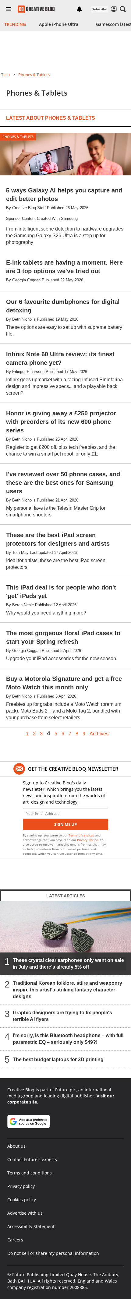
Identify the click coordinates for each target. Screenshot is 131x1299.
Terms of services (82, 835)
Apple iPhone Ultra (58, 24)
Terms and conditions (29, 1173)
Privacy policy (21, 1186)
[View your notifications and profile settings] (79, 9)
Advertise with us (25, 1213)
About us (16, 1146)
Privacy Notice (87, 840)
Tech (5, 74)
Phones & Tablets (34, 74)
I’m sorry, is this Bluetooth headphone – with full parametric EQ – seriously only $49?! (68, 1039)
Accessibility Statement (31, 1226)
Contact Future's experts (32, 1159)
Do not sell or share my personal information (53, 1253)
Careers (15, 1240)
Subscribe (99, 9)
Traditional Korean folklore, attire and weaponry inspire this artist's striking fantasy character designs (67, 989)
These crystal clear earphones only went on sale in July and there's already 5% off (68, 964)
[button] (123, 9)
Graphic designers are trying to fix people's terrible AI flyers (62, 1016)
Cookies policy (21, 1199)
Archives (99, 733)
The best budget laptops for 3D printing (58, 1059)
